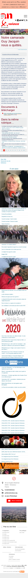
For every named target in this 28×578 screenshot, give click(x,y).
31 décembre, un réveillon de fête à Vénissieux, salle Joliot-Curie (13, 142)
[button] (16, 20)
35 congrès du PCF (5, 535)
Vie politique (22, 530)
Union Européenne (18, 550)
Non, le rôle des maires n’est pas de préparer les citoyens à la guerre (13, 144)
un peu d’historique (11, 496)
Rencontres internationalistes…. (20, 549)
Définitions (3, 163)
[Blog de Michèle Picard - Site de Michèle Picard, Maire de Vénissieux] (14, 188)
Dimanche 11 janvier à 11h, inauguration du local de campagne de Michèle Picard (12, 139)
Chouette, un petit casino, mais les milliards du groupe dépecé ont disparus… (12, 128)
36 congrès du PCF (5, 537)
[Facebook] (18, 20)
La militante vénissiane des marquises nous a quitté (12, 126)
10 (23, 150)
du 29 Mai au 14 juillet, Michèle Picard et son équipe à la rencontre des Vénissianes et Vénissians (13, 135)
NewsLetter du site (5, 161)
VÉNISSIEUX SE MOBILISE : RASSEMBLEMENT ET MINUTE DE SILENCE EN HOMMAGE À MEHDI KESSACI (13, 147)
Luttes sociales (21, 532)
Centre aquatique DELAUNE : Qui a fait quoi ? (11, 133)
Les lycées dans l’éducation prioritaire (9, 137)
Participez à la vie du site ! (21, 574)
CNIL (22, 565)
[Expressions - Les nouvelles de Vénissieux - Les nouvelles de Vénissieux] (14, 362)
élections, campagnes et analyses (14, 559)
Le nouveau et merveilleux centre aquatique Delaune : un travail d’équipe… (13, 131)
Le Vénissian (11, 557)
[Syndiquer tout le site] (22, 571)
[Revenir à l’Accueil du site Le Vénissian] (5, 23)
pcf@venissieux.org (11, 493)
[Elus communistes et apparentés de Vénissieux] (14, 234)
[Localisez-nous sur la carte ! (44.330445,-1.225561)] (14, 478)
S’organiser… (6, 530)
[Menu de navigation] (2, 16)
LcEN (25, 565)
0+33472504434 (10, 490)
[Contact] (22, 20)
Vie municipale (11, 556)
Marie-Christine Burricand (22, 49)
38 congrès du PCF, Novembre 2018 (8, 540)
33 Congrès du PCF (5, 532)
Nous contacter (16, 500)
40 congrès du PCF (5, 543)
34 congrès (4, 534)
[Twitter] (20, 20)
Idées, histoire (7, 547)
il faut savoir (9, 566)
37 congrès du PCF (5, 538)
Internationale (19, 547)
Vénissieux (12, 554)
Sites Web (3, 159)
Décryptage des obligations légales (18, 566)
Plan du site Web (9, 527)
